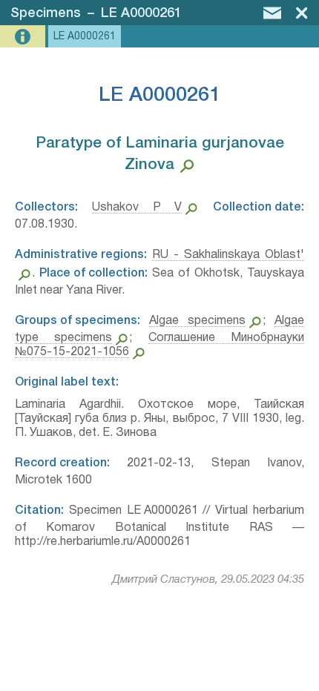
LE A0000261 (141, 13)
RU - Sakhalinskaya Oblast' (228, 255)
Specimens (45, 13)
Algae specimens (197, 321)
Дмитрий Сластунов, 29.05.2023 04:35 (208, 580)
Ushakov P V (137, 207)
